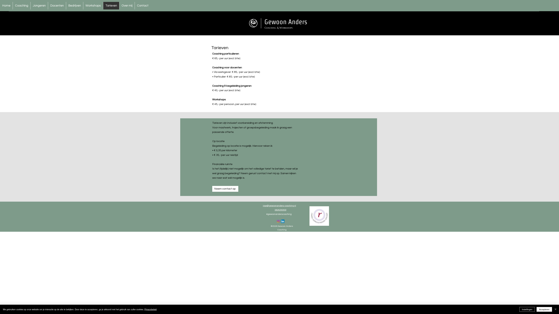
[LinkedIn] (282, 221)
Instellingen (527, 309)
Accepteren (544, 309)
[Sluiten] (555, 309)
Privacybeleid (150, 309)
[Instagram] (278, 221)
